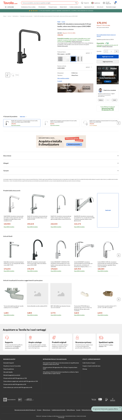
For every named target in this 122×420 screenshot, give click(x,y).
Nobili (58, 21)
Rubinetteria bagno (111, 7)
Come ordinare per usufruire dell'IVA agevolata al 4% (17, 387)
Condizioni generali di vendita (58, 410)
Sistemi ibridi (63, 7)
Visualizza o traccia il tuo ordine (12, 366)
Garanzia (78, 410)
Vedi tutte (22, 116)
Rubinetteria (15, 16)
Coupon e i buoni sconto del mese (91, 366)
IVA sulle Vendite (8, 372)
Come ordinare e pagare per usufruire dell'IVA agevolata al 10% (20, 381)
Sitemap (84, 369)
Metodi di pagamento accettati (11, 375)
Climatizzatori (42, 7)
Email (114, 100)
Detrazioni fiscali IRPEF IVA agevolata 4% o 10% (108, 109)
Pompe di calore (53, 7)
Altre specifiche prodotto (63, 78)
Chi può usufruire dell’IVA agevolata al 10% (15, 378)
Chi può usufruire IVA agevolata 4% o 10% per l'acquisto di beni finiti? (60, 368)
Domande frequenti (8, 363)
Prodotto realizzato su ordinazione (65, 29)
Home (4, 16)
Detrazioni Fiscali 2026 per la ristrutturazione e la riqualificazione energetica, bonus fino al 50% (61, 363)
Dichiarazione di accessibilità (88, 410)
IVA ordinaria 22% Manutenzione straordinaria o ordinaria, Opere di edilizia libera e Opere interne (61, 372)
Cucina (9, 16)
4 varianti (59, 81)
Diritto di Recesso (71, 410)
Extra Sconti (100, 7)
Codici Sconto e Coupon (88, 363)
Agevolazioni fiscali (89, 7)
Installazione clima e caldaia (28, 7)
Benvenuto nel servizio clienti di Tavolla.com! (25, 410)
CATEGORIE (10, 7)
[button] (118, 123)
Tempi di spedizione (8, 369)
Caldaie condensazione (75, 7)
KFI (63, 417)
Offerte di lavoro (46, 410)
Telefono (101, 100)
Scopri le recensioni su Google (66, 10)
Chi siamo (39, 410)
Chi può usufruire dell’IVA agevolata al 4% (14, 384)
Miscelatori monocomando (26, 16)
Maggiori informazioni (77, 41)
